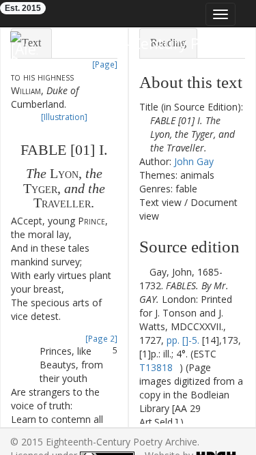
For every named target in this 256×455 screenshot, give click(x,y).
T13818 (156, 367)
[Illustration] (64, 117)
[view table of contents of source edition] (143, 271)
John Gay (194, 161)
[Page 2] (101, 338)
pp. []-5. (183, 340)
